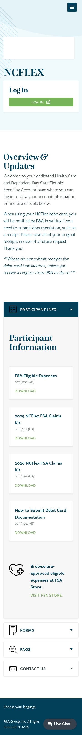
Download (25, 390)
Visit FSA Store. (47, 595)
